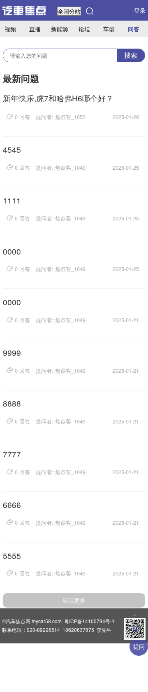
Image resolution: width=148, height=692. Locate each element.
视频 (10, 28)
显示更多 (74, 600)
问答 (133, 29)
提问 (139, 646)
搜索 (130, 55)
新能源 (59, 28)
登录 (140, 10)
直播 (35, 28)
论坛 (84, 28)
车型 (109, 28)
